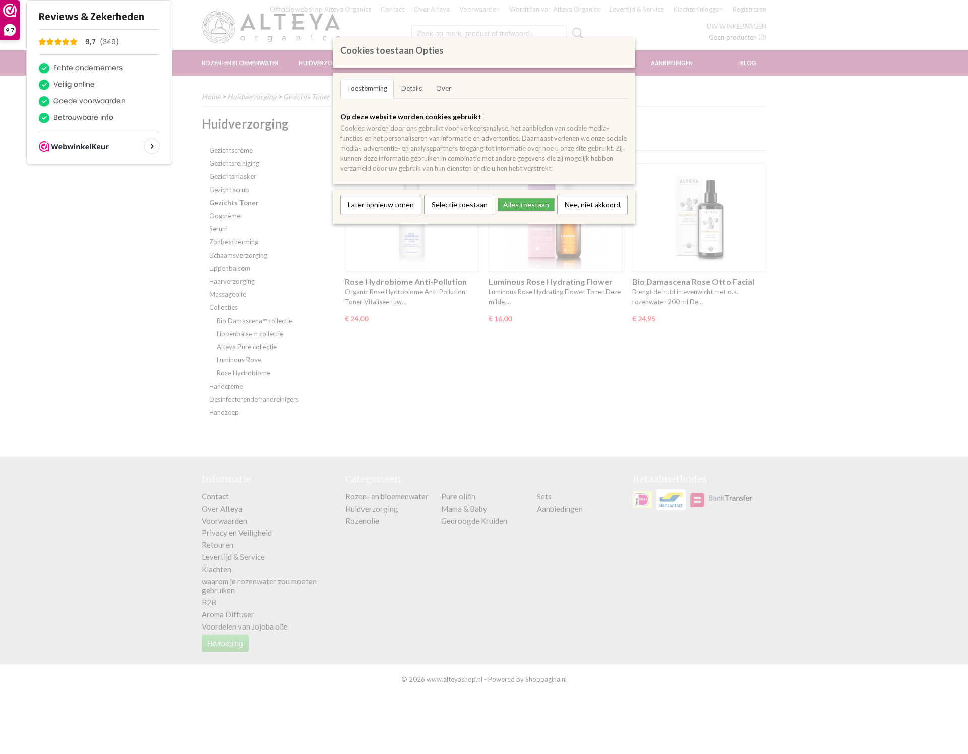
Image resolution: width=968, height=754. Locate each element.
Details (411, 88)
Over (443, 88)
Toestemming (367, 88)
